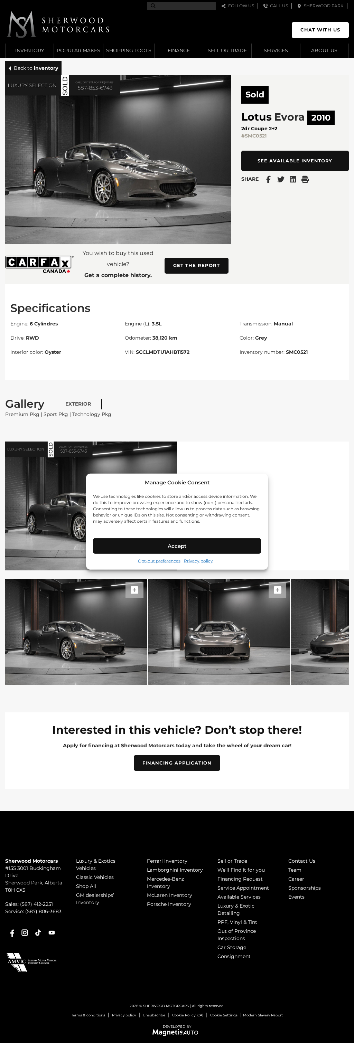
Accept (177, 545)
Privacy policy (198, 560)
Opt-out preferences (159, 560)
